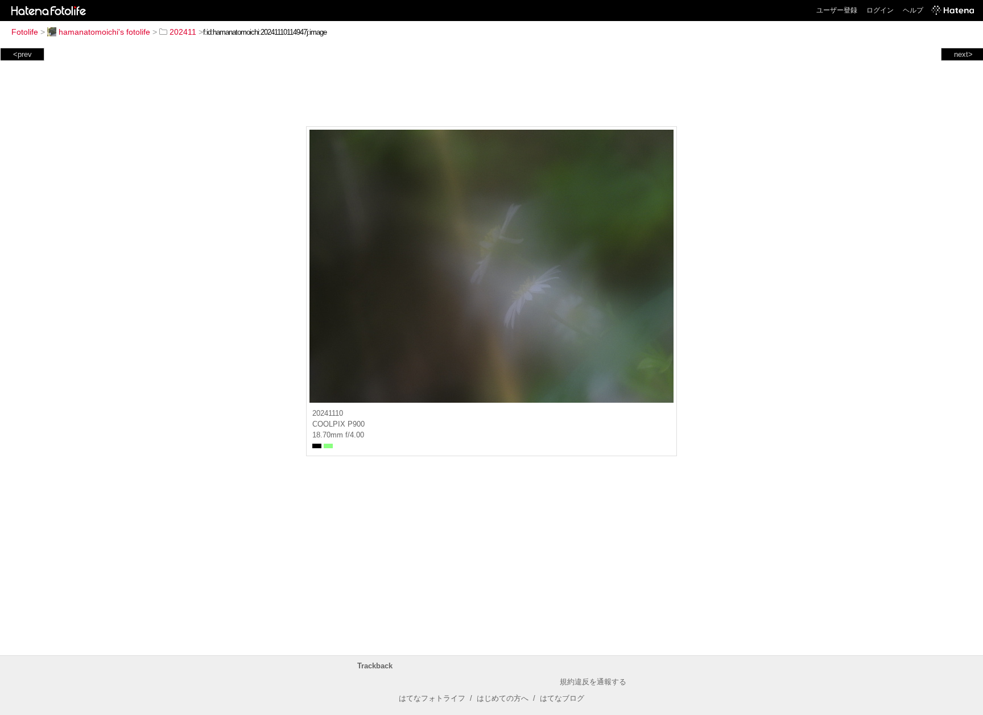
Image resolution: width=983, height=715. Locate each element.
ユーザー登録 (836, 10)
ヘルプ (913, 10)
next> (963, 54)
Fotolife (24, 31)
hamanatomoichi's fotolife (104, 31)
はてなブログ (562, 698)
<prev (22, 54)
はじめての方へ (502, 698)
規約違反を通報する (593, 681)
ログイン (880, 10)
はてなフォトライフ (432, 698)
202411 (183, 31)
